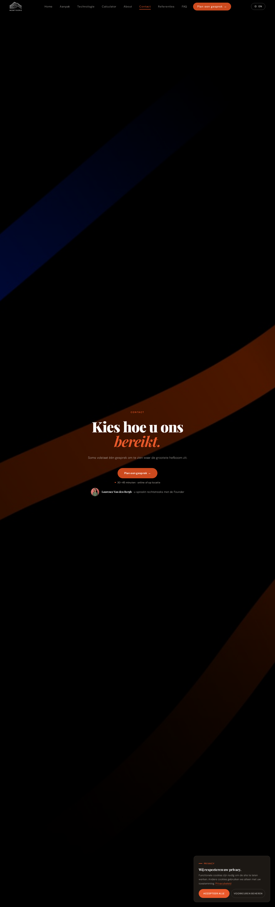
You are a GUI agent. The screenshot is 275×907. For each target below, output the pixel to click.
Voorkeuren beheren (248, 893)
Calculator (109, 6)
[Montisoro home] (16, 6)
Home (48, 6)
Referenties (166, 6)
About (128, 6)
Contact (145, 6)
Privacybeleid (223, 883)
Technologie (86, 6)
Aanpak (65, 6)
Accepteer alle (214, 893)
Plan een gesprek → (212, 6)
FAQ (184, 6)
